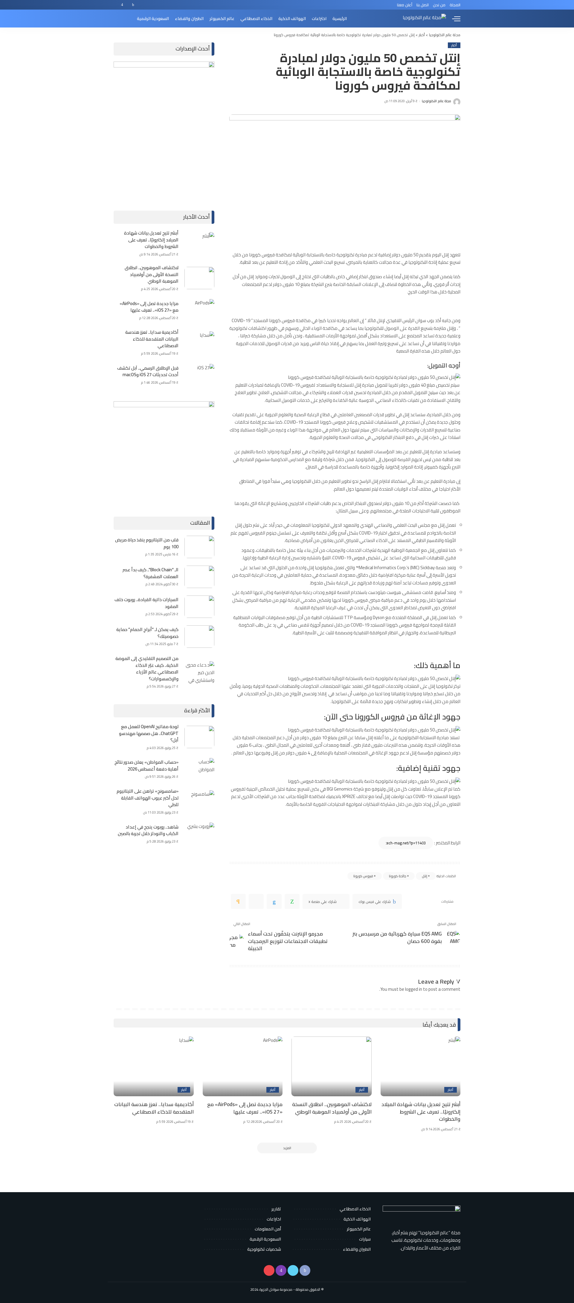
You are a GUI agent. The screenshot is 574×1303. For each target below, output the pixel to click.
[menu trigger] (453, 18)
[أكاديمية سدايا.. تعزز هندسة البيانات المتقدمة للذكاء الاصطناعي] (199, 342)
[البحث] (117, 18)
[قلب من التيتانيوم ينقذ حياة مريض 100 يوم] (199, 547)
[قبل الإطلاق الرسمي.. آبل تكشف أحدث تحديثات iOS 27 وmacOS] (199, 375)
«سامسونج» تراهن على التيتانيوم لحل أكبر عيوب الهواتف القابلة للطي (147, 798)
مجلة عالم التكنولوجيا (436, 101)
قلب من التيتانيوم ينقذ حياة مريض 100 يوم (146, 543)
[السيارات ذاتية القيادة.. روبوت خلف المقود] (199, 606)
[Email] (238, 901)
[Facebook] (133, 5)
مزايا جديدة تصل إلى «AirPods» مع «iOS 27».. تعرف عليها (149, 307)
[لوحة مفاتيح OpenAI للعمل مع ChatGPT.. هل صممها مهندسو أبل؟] (199, 737)
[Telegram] (256, 901)
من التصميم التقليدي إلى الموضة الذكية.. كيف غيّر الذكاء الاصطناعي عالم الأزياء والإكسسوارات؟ (146, 668)
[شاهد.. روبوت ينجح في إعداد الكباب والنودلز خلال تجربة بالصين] (199, 834)
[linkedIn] (274, 901)
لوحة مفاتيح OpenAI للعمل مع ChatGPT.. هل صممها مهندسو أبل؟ (148, 733)
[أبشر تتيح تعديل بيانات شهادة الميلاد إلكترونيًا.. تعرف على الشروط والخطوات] (199, 243)
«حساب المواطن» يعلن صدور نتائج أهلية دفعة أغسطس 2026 (146, 765)
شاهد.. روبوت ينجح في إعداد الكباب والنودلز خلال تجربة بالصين (148, 830)
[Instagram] (122, 5)
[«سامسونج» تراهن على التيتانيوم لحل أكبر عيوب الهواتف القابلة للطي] (199, 801)
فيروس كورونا (363, 876)
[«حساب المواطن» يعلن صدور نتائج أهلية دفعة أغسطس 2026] (199, 769)
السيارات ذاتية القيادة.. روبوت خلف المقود (146, 603)
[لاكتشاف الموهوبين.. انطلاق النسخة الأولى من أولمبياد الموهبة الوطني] (199, 278)
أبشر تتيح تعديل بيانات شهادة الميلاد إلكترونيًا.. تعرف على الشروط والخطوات (151, 240)
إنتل (424, 876)
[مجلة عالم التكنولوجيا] (424, 18)
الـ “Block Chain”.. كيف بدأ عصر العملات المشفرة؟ (150, 573)
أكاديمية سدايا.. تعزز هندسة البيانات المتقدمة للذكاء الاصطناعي (151, 339)
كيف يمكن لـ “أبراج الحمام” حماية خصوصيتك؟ (147, 633)
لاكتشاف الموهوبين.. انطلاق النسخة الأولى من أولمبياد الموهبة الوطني (151, 274)
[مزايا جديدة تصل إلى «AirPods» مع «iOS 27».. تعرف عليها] (199, 310)
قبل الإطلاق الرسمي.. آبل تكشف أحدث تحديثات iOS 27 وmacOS (147, 371)
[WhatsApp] (292, 901)
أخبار (454, 45)
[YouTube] (117, 5)
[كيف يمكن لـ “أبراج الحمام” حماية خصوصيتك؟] (199, 636)
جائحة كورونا (397, 876)
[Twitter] (128, 5)
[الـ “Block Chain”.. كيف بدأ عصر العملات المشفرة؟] (199, 577)
